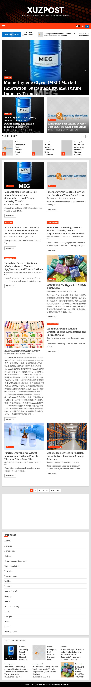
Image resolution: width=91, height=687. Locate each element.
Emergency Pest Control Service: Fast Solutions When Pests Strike (67, 125)
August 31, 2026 (22, 130)
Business (8, 78)
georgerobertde (54, 462)
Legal (6, 611)
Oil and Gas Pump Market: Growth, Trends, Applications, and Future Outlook (66, 331)
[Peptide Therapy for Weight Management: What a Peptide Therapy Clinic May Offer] (24, 436)
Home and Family (55, 447)
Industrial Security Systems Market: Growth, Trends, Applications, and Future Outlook (23, 266)
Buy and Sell (9, 551)
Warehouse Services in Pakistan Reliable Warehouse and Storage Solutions (65, 456)
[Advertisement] (45, 511)
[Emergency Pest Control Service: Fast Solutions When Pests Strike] (68, 115)
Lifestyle (8, 616)
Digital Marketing (12, 566)
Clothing (8, 556)
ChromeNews (52, 684)
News (6, 621)
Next (58, 490)
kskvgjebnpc (52, 292)
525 (52, 490)
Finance (7, 586)
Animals (7, 541)
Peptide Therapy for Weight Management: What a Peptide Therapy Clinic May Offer (21, 456)
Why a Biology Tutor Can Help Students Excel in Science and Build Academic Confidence (21, 230)
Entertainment (10, 576)
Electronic (10, 130)
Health (7, 601)
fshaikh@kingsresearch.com (59, 237)
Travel (7, 626)
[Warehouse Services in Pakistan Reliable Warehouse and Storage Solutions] (67, 436)
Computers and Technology (16, 561)
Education (48, 142)
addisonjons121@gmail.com (16, 462)
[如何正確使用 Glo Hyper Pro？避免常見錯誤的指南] (67, 268)
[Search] (83, 26)
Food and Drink (10, 591)
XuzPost (45, 10)
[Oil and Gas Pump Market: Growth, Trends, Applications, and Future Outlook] (67, 324)
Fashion (7, 581)
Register (87, 26)
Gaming (7, 596)
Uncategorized (79, 142)
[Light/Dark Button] (78, 26)
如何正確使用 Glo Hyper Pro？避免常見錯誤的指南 (79, 673)
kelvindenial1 (55, 130)
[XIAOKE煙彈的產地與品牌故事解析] (24, 334)
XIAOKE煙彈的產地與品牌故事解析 (22, 350)
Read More (10, 216)
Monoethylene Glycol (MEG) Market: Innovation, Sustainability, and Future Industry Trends (42, 88)
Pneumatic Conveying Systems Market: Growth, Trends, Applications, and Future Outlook (80, 155)
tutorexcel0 (10, 237)
